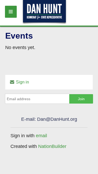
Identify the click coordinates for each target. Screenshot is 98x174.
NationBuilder (52, 146)
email (41, 135)
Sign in (22, 82)
